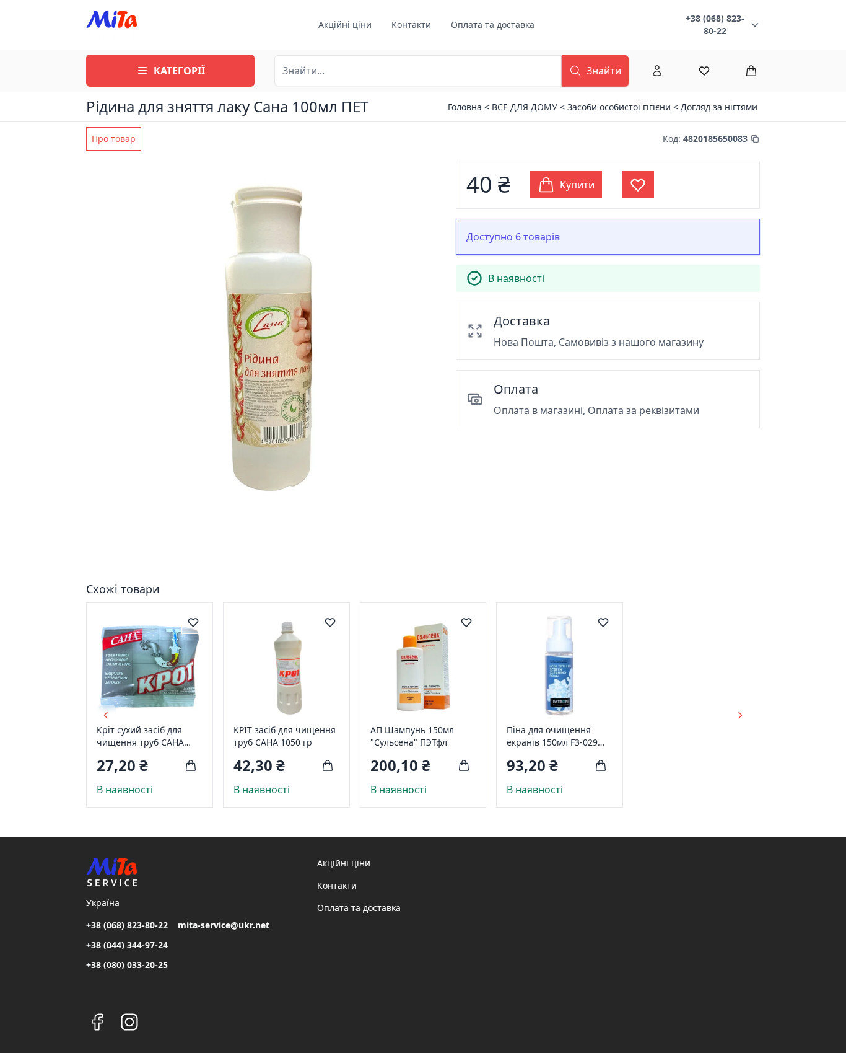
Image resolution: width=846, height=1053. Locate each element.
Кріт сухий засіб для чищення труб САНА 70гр (140, 736)
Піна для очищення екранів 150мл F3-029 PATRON (552, 736)
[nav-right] (740, 715)
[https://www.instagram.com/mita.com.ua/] (129, 1022)
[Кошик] (751, 70)
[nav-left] (106, 715)
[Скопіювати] (755, 139)
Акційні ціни (345, 24)
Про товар (114, 138)
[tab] (113, 139)
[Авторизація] (657, 70)
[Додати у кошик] (191, 765)
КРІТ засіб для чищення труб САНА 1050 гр (284, 736)
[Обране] (704, 70)
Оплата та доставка (492, 24)
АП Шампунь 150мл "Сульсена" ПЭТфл (412, 736)
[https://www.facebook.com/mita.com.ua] (97, 1022)
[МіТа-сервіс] (111, 25)
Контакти (411, 24)
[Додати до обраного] (193, 622)
